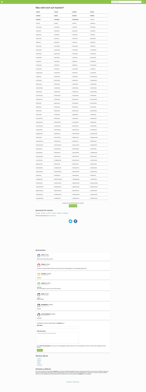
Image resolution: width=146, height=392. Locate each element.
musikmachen (57, 167)
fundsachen (75, 103)
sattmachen (57, 88)
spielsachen (57, 133)
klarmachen (57, 80)
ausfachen (56, 61)
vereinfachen (93, 179)
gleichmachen (39, 190)
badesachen (93, 118)
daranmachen (39, 145)
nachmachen (39, 95)
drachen (38, 19)
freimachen (57, 107)
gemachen (93, 38)
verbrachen (75, 91)
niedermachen (75, 194)
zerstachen (75, 80)
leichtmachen (75, 190)
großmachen (93, 164)
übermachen (57, 137)
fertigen (43, 213)
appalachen (75, 114)
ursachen (74, 27)
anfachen (74, 42)
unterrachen (93, 148)
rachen (56, 11)
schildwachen (75, 198)
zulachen (92, 34)
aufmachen (39, 65)
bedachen (93, 27)
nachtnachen (39, 160)
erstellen (54, 213)
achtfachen (57, 114)
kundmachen (93, 76)
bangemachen (94, 137)
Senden (40, 350)
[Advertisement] (73, 237)
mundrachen (75, 95)
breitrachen (75, 141)
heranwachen (75, 167)
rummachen (93, 50)
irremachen (57, 84)
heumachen (57, 46)
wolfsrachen (57, 152)
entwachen (93, 53)
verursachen (75, 122)
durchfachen (39, 152)
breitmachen (57, 141)
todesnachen (39, 122)
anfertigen (65, 213)
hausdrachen (75, 175)
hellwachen (57, 118)
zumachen (56, 27)
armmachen (93, 65)
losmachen (39, 53)
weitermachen (75, 186)
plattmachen (57, 156)
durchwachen (39, 126)
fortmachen (93, 107)
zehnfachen (93, 95)
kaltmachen (39, 84)
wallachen (92, 69)
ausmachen (93, 57)
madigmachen (57, 160)
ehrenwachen (75, 129)
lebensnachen (57, 190)
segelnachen (39, 133)
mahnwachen (39, 88)
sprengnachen (39, 198)
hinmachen (39, 50)
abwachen (38, 38)
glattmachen (39, 164)
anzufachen (75, 118)
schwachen (75, 19)
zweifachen (75, 84)
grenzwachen (39, 156)
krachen (74, 15)
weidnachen (93, 84)
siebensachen (93, 198)
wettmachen (57, 95)
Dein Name (40, 325)
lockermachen (57, 183)
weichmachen (39, 141)
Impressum (69, 381)
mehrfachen (39, 99)
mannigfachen (75, 179)
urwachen (92, 30)
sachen (38, 11)
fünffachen (93, 175)
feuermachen (39, 171)
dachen (38, 23)
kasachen (56, 38)
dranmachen (93, 103)
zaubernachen (39, 186)
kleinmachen (93, 156)
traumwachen (93, 133)
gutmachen (57, 53)
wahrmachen (93, 91)
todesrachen (39, 129)
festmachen (75, 99)
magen (39, 361)
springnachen (93, 194)
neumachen (57, 50)
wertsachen (57, 91)
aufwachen (93, 61)
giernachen (57, 103)
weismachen (93, 88)
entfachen (74, 72)
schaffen (48, 213)
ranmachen (75, 50)
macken (39, 360)
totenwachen (57, 122)
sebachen (38, 30)
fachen (92, 11)
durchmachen (75, 133)
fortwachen (75, 107)
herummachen (57, 171)
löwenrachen (39, 183)
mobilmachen (93, 152)
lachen (56, 15)
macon (38, 363)
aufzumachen (75, 145)
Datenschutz (76, 381)
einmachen (57, 57)
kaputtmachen (94, 183)
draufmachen (75, 148)
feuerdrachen (39, 194)
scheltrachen (57, 198)
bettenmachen (94, 186)
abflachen (74, 65)
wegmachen (39, 72)
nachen (56, 23)
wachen (74, 11)
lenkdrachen (75, 164)
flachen (92, 15)
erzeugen (38, 213)
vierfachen (75, 76)
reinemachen (93, 167)
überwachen (39, 148)
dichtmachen (57, 148)
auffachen (56, 65)
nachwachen (93, 80)
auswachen (39, 69)
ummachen (39, 27)
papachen (38, 34)
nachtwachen (93, 160)
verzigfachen (39, 179)
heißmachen (93, 141)
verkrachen (39, 80)
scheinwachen (57, 194)
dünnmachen (57, 129)
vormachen (75, 69)
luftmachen (39, 114)
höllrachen (38, 175)
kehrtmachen (39, 167)
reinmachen (39, 91)
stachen (74, 23)
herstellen (59, 213)
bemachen (57, 30)
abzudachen (93, 110)
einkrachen (39, 110)
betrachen (56, 69)
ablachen (38, 42)
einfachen (92, 46)
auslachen (38, 61)
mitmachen (75, 53)
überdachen (75, 126)
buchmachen (93, 99)
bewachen (75, 30)
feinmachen (57, 110)
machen (38, 15)
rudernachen (57, 126)
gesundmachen (58, 179)
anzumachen (39, 118)
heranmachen (75, 171)
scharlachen (93, 126)
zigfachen (74, 61)
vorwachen (93, 72)
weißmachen (75, 137)
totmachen (39, 46)
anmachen (56, 34)
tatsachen (92, 42)
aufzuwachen (75, 152)
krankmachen (75, 160)
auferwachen (93, 145)
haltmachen (93, 114)
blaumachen (75, 110)
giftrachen (38, 103)
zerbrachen (57, 99)
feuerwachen (93, 171)
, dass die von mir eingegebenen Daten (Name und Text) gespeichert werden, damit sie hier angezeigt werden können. (71, 346)
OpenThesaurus (52, 215)
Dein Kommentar (41, 331)
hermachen (75, 46)
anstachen (75, 57)
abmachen (75, 38)
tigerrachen (93, 122)
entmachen (39, 57)
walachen (92, 23)
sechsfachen (93, 129)
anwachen (74, 34)
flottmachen (57, 164)
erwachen (56, 19)
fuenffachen (57, 175)
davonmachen (57, 145)
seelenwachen (75, 183)
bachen (92, 19)
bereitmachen (57, 186)
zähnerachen (93, 190)
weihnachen (75, 88)
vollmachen (57, 76)
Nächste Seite (73, 205)
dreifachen (39, 107)
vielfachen (38, 76)
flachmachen (75, 156)
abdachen (56, 42)
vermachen (57, 72)
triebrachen (39, 137)
